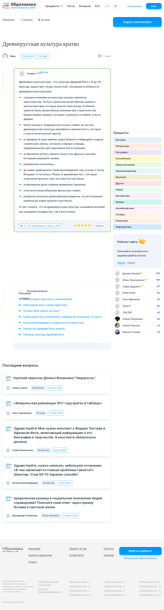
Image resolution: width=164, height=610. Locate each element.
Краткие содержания (40, 555)
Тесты (71, 6)
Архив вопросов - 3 (79, 590)
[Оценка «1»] (75, 225)
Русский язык (123, 158)
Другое (120, 183)
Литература (38, 388)
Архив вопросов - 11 (150, 590)
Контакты (109, 548)
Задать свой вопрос (137, 22)
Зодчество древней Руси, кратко (44, 328)
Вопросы (85, 6)
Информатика (123, 227)
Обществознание (50, 515)
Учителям (109, 555)
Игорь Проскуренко (133, 280)
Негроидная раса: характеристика (45, 305)
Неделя (121, 262)
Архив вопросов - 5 (114, 581)
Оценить (99, 226)
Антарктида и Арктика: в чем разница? (47, 299)
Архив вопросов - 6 (114, 586)
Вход (153, 6)
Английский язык (125, 208)
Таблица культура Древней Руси (43, 334)
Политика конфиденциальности (49, 590)
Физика (120, 202)
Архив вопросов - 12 (150, 594)
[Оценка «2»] (79, 225)
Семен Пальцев (131, 325)
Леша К (127, 305)
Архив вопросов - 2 (79, 586)
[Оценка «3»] (82, 225)
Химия (119, 189)
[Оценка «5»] (89, 225)
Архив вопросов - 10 (150, 586)
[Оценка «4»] (86, 225)
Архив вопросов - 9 (149, 581)
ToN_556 (127, 312)
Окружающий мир (126, 171)
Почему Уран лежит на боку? (41, 310)
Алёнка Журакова (133, 319)
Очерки (33, 561)
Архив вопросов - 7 (114, 590)
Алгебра (120, 214)
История (43, 56)
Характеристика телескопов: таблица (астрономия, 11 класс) (62, 316)
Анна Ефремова (131, 299)
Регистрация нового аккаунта (140, 558)
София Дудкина (131, 286)
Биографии (34, 548)
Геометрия (122, 220)
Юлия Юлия (129, 292)
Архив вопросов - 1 (79, 581)
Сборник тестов (77, 548)
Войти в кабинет (140, 551)
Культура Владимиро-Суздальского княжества (53, 322)
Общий (131, 262)
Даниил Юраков (131, 273)
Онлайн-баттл (76, 555)
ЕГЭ (97, 6)
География (121, 152)
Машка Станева (131, 332)
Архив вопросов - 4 (79, 594)
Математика (123, 195)
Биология (121, 177)
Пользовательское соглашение (48, 583)
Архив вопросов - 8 (114, 594)
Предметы (52, 6)
